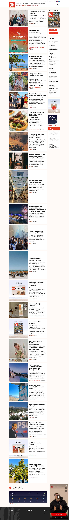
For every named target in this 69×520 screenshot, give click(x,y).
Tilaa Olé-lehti (21, 3)
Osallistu (17, 3)
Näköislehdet (31, 3)
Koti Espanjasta (37, 380)
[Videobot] (59, 501)
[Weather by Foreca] (13, 503)
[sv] (59, 1)
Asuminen (29, 5)
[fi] (55, 1)
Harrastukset (36, 316)
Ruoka (33, 5)
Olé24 (47, 1)
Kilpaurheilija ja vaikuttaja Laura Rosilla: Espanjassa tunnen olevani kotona (54, 82)
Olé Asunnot (51, 1)
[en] (56, 1)
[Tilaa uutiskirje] (54, 106)
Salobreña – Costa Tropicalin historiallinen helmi (53, 49)
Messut (35, 3)
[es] (57, 1)
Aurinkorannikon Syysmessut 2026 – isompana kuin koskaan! (53, 87)
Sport (36, 5)
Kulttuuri (24, 5)
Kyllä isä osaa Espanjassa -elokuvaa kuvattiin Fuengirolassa (53, 92)
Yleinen (30, 68)
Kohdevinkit (31, 129)
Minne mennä (18, 5)
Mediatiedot (38, 3)
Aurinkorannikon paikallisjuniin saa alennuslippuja (52, 63)
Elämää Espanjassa (37, 87)
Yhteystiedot (43, 3)
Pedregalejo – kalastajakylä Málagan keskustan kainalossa (53, 72)
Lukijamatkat (26, 3)
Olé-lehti (44, 1)
